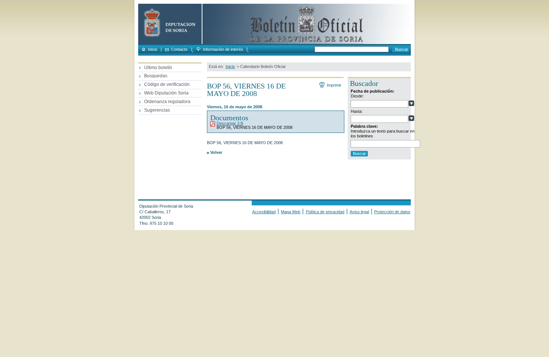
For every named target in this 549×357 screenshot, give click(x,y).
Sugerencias (157, 110)
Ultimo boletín (158, 67)
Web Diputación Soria (166, 93)
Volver (216, 152)
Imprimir (334, 85)
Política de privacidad (325, 211)
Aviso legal (359, 211)
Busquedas (155, 75)
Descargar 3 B (230, 123)
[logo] (170, 42)
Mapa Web (290, 211)
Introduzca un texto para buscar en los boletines (383, 133)
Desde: (357, 96)
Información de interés (223, 49)
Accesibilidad (264, 211)
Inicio (152, 49)
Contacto (179, 49)
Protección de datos (392, 211)
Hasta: (357, 111)
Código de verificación (167, 84)
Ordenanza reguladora (167, 101)
